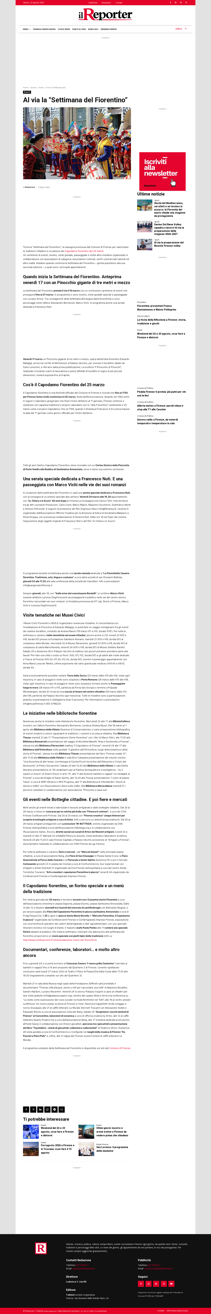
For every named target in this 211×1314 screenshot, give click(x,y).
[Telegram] (54, 1109)
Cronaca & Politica (145, 388)
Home (25, 87)
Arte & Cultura (143, 316)
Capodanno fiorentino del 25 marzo (84, 251)
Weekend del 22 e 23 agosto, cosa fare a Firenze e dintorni (57, 1132)
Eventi (41, 87)
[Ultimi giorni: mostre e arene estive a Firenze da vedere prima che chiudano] (86, 1132)
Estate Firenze (102, 1144)
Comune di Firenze (119, 1048)
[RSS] (181, 2)
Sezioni (33, 87)
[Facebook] (170, 2)
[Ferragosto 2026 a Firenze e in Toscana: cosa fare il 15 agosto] (31, 1149)
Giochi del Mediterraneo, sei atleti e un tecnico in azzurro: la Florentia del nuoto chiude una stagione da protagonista (169, 209)
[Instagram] (175, 2)
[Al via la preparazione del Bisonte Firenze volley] (144, 244)
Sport (156, 200)
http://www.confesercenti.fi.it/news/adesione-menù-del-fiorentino (59, 939)
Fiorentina (141, 302)
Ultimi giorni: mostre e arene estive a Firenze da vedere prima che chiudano (112, 1132)
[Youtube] (171, 1284)
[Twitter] (186, 2)
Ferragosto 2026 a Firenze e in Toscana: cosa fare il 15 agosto (57, 1149)
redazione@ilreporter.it (83, 1268)
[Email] (62, 1109)
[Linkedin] (40, 1109)
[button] (181, 29)
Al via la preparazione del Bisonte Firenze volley (169, 244)
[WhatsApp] (47, 1109)
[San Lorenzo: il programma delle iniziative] (86, 1149)
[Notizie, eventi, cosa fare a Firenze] (105, 14)
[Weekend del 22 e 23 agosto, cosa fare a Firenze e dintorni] (31, 1132)
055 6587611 (82, 1265)
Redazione (30, 187)
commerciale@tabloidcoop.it (158, 1268)
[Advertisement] (105, 61)
